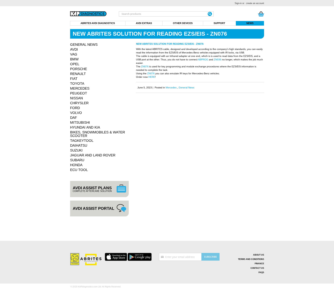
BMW (74, 59)
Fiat (73, 79)
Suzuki (76, 150)
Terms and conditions (251, 259)
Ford (75, 108)
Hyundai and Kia (85, 127)
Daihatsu (78, 145)
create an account (255, 3)
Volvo (76, 113)
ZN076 (145, 66)
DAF (73, 118)
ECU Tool (79, 170)
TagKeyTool (81, 140)
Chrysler (79, 103)
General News (186, 87)
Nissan (76, 98)
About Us (258, 255)
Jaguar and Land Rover (92, 155)
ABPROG (203, 59)
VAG (73, 54)
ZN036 (217, 59)
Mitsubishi (80, 122)
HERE (151, 77)
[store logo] (88, 14)
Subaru (77, 160)
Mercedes (171, 87)
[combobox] (166, 14)
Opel (74, 64)
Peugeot (78, 93)
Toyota (77, 83)
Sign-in (238, 3)
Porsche (78, 69)
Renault (78, 74)
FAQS (261, 272)
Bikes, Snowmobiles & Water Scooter (97, 134)
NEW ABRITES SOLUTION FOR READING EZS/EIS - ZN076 (170, 43)
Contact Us (257, 268)
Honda (76, 165)
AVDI (74, 49)
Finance (259, 263)
